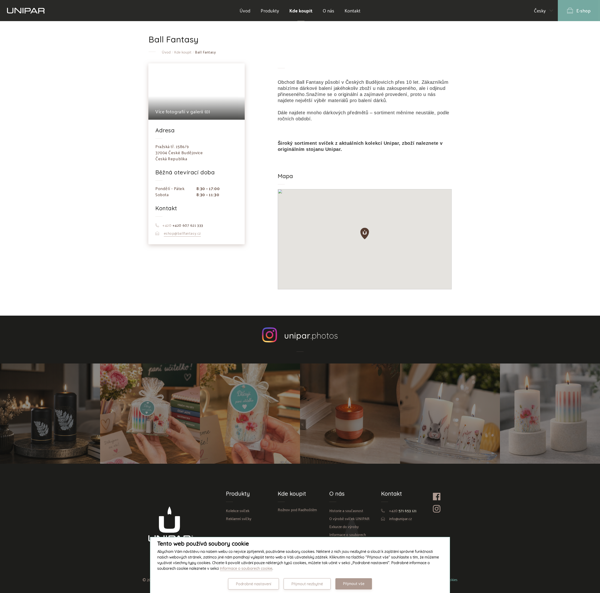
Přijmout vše (353, 583)
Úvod (245, 10)
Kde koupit (300, 10)
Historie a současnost (346, 510)
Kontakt (352, 10)
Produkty (270, 10)
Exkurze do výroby (344, 526)
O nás (328, 10)
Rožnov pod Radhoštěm (297, 509)
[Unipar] (26, 10)
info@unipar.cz (400, 518)
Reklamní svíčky (238, 518)
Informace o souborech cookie (246, 568)
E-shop (583, 10)
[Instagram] (442, 509)
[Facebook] (442, 496)
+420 (402, 510)
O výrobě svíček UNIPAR (349, 518)
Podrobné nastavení (253, 584)
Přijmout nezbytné (307, 584)
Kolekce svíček (237, 510)
